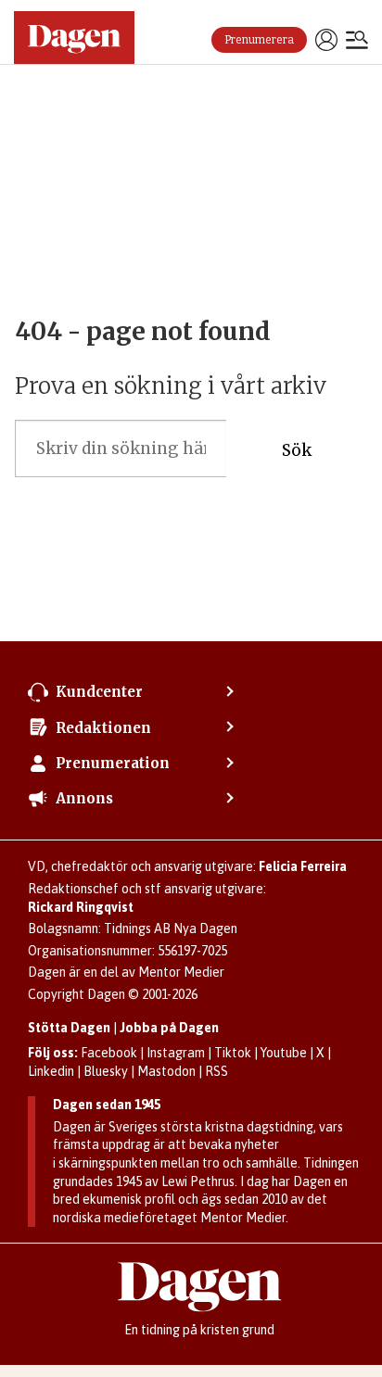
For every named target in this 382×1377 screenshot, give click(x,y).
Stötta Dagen (69, 1027)
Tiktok (232, 1052)
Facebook (109, 1052)
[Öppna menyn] (357, 42)
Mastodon (166, 1071)
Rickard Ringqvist (81, 907)
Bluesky (105, 1071)
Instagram (175, 1052)
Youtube (284, 1052)
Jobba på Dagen (169, 1027)
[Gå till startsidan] (74, 37)
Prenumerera (259, 39)
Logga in (326, 40)
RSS (216, 1071)
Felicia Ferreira (303, 866)
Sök (297, 450)
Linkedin (51, 1071)
